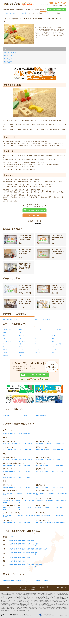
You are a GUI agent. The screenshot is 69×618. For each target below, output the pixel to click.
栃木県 (15, 544)
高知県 (23, 561)
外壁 (20, 344)
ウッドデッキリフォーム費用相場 (44, 500)
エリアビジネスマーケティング (20, 594)
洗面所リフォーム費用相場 (42, 449)
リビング (37, 335)
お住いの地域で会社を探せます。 (11, 319)
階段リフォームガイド (57, 471)
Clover (29, 600)
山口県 (28, 557)
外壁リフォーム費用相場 (9, 487)
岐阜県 (36, 549)
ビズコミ (33, 604)
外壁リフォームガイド (24, 487)
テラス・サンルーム (56, 347)
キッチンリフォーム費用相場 (10, 443)
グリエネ (56, 597)
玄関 (53, 341)
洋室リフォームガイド (24, 465)
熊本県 (23, 564)
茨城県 (11, 544)
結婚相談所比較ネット (44, 598)
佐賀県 (15, 564)
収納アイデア (8, 62)
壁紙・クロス (22, 341)
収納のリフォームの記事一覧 (19, 13)
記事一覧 (8, 13)
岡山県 (19, 557)
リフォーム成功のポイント (42, 415)
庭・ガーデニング (7, 347)
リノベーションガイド (24, 433)
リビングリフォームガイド (25, 460)
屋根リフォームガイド (57, 487)
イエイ (36, 608)
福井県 (23, 549)
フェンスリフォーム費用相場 (43, 515)
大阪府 (23, 552)
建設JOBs (32, 605)
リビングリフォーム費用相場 (10, 460)
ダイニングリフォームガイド (59, 460)
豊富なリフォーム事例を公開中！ (43, 319)
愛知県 (45, 549)
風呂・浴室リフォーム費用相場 (43, 443)
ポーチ (4, 344)
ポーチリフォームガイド (58, 508)
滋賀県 (15, 552)
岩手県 (15, 540)
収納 (53, 353)
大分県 (28, 564)
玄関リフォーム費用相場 (9, 477)
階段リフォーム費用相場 (42, 471)
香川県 (15, 561)
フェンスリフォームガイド (58, 515)
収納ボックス (8, 59)
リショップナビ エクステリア (40, 596)
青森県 (11, 540)
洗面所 (4, 335)
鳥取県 (11, 557)
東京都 (32, 544)
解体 (20, 355)
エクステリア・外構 (56, 344)
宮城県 (19, 540)
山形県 (28, 540)
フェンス (37, 347)
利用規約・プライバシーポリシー (39, 587)
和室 (20, 338)
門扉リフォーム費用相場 (9, 522)
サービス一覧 (24, 614)
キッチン (37, 332)
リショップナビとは (9, 9)
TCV (8, 596)
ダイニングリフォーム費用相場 (43, 460)
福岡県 (11, 564)
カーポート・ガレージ (40, 350)
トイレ (53, 332)
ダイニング (54, 335)
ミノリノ (45, 594)
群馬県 (19, 544)
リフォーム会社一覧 (18, 9)
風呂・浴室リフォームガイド (59, 443)
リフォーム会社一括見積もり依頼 (35, 375)
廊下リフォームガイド (24, 471)
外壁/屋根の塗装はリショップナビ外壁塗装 (13, 580)
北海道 (11, 537)
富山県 (15, 549)
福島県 (32, 540)
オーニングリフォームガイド (59, 522)
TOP (4, 9)
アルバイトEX (9, 593)
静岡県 (40, 549)
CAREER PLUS (50, 601)
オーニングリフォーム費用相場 (43, 522)
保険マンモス (22, 610)
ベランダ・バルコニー (8, 350)
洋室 (4, 338)
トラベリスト (53, 604)
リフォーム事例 (27, 9)
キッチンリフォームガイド (25, 443)
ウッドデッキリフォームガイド (60, 500)
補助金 (20, 329)
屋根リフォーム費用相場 (42, 487)
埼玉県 (23, 544)
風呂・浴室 (21, 335)
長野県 (32, 549)
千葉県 (28, 544)
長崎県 (19, 564)
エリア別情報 (6, 355)
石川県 (19, 549)
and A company (48, 607)
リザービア (25, 601)
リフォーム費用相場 (35, 9)
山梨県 (28, 549)
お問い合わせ (9, 587)
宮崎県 (32, 564)
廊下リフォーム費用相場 (9, 471)
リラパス (53, 608)
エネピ (40, 597)
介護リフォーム (6, 353)
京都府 (19, 552)
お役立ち (5, 332)
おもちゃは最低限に (10, 53)
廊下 (36, 338)
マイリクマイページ (42, 603)
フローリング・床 (7, 341)
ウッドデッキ (22, 347)
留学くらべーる (29, 598)
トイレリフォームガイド (25, 449)
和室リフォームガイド (57, 465)
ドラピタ (32, 607)
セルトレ (21, 596)
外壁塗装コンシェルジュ (42, 580)
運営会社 (26, 587)
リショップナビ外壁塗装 (18, 597)
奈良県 (32, 552)
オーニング (21, 350)
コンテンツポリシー (22, 589)
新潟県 (11, 549)
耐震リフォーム (39, 353)
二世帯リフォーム (23, 353)
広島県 (23, 557)
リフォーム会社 (23, 415)
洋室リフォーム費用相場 (9, 465)
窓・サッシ (38, 341)
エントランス (55, 350)
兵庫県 (28, 552)
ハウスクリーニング (7, 329)
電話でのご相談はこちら (33, 215)
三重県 (11, 552)
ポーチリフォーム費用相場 (42, 508)
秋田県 (23, 540)
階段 (53, 338)
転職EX (23, 593)
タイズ (12, 607)
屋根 (36, 344)
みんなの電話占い (41, 600)
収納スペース (8, 56)
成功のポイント (43, 9)
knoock (35, 593)
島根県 (15, 557)
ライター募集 (32, 589)
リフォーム (38, 329)
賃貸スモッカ (48, 593)
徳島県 (11, 561)
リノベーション (23, 332)
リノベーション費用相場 (9, 433)
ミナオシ (19, 608)
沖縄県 (40, 564)
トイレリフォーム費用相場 (9, 449)
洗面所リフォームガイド (58, 449)
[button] (56, 9)
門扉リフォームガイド (24, 522)
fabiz (14, 600)
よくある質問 (18, 587)
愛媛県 (19, 561)
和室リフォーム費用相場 (42, 465)
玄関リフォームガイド (24, 477)
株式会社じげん (14, 614)
